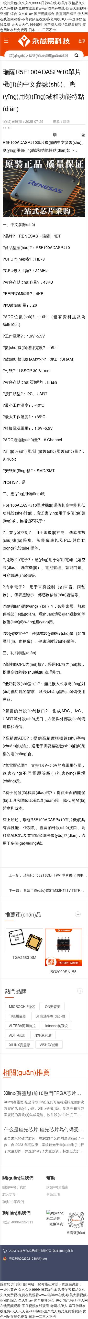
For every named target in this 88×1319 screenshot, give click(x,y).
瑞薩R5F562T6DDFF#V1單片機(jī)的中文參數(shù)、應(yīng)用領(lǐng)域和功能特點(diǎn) (55, 875)
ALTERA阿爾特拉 (22, 1025)
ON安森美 (52, 1006)
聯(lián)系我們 (13, 1201)
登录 (82, 40)
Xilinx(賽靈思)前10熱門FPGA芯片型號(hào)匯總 (44, 1092)
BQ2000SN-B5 (63, 971)
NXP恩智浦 (43, 1035)
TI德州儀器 (17, 1016)
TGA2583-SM (24, 957)
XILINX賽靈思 (19, 1044)
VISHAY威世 (49, 1044)
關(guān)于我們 (14, 1186)
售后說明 (53, 1194)
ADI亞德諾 (17, 1035)
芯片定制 (9, 1194)
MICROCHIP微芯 (22, 1006)
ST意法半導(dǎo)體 (50, 1016)
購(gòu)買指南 (57, 1186)
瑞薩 (66, 121)
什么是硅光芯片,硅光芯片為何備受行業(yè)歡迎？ (44, 1129)
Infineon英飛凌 (56, 1025)
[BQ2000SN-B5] (63, 947)
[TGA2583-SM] (24, 940)
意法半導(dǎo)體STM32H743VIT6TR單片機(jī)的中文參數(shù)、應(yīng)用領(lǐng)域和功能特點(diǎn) (55, 890)
